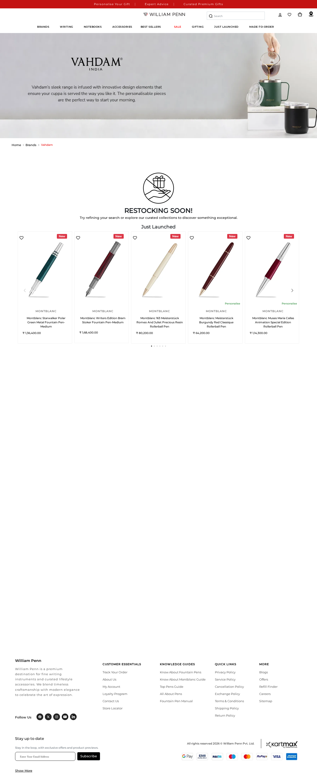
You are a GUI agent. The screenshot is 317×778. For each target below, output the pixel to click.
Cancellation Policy (229, 686)
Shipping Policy (227, 708)
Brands (31, 145)
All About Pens (171, 694)
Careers (265, 694)
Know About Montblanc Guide (183, 679)
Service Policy (225, 679)
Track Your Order (115, 672)
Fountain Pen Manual (176, 701)
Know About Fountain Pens (180, 672)
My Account (111, 686)
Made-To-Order (261, 26)
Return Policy (225, 715)
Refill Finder (268, 686)
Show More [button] (23, 770)
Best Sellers (151, 26)
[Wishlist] (290, 14)
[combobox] (236, 16)
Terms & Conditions (229, 701)
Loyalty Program (115, 694)
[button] (151, 346)
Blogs (263, 672)
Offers (263, 679)
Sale (177, 26)
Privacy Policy (225, 672)
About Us (109, 679)
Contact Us (111, 701)
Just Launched (226, 26)
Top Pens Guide (171, 686)
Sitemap (265, 701)
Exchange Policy (227, 694)
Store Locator (113, 708)
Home (16, 145)
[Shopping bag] (300, 14)
